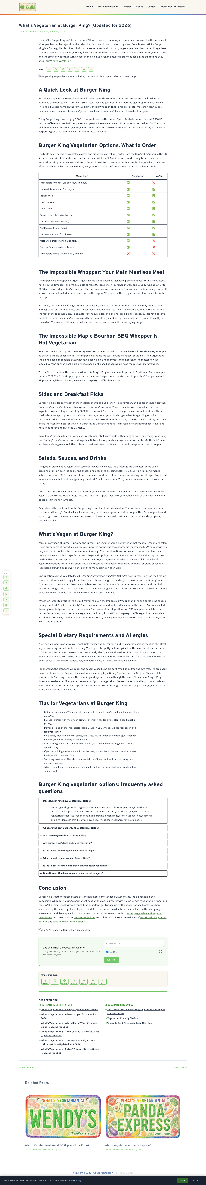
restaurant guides (84, 917)
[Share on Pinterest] (63, 69)
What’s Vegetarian (60, 60)
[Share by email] (84, 69)
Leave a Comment (28, 31)
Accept (182, 1180)
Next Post (180, 1067)
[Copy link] (91, 69)
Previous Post (27, 1067)
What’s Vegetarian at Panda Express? (128, 1145)
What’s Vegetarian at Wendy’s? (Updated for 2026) (69, 1009)
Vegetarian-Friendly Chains (122, 1018)
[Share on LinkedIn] (70, 69)
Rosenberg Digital (124, 1172)
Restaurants (47, 1149)
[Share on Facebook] (49, 69)
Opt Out (196, 1180)
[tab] (103, 811)
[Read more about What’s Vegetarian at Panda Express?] (143, 1115)
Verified (114, 952)
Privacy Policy (75, 1180)
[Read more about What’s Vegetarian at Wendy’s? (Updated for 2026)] (63, 1115)
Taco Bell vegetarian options (69, 921)
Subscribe (112, 960)
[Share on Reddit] (77, 69)
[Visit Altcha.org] (160, 952)
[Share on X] (56, 69)
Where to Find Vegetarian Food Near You (129, 1023)
